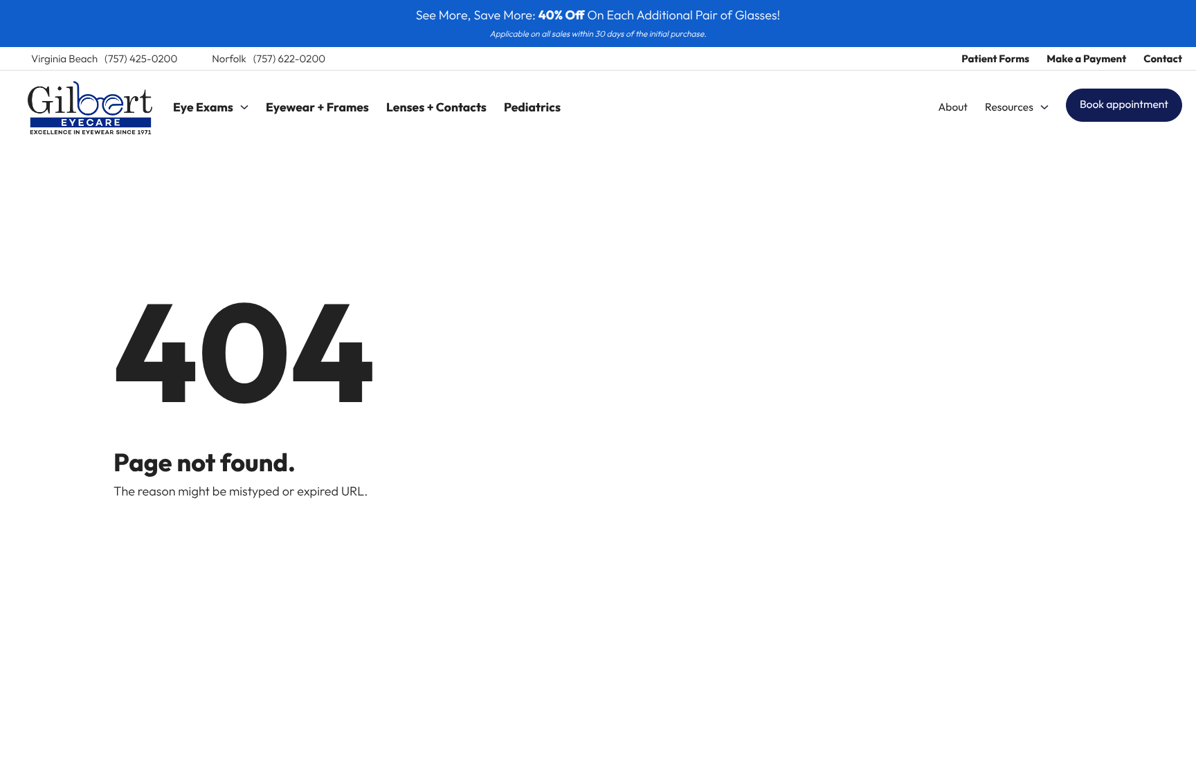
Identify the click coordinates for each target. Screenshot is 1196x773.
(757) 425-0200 (141, 58)
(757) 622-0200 (289, 58)
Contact (1162, 58)
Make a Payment (1086, 58)
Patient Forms (995, 58)
